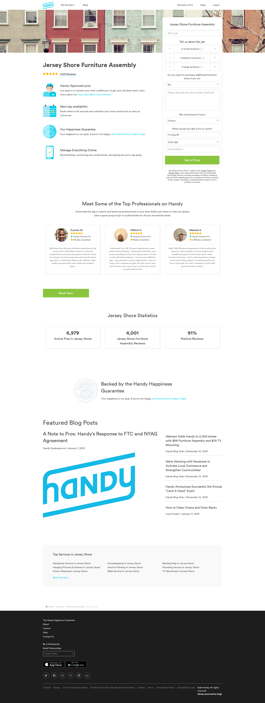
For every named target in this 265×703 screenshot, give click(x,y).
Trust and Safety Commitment (94, 94)
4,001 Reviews (68, 74)
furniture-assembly (75, 606)
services (60, 606)
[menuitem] (68, 5)
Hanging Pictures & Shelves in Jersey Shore (76, 567)
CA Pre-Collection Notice (75, 687)
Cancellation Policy (165, 687)
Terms (151, 687)
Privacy (56, 687)
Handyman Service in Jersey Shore (72, 563)
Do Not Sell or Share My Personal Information (112, 687)
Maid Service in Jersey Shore (123, 571)
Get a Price (192, 160)
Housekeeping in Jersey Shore (124, 563)
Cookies (141, 687)
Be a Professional (51, 644)
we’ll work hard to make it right (128, 134)
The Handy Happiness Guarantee (59, 620)
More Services (61, 577)
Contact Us (48, 636)
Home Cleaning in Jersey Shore (70, 571)
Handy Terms (206, 170)
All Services (67, 4)
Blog (85, 4)
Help (202, 4)
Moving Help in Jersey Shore (178, 563)
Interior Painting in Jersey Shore (125, 567)
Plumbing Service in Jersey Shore (180, 567)
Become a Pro (185, 4)
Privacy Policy (174, 173)
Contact (47, 687)
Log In (216, 4)
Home (51, 606)
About (46, 624)
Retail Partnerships (52, 648)
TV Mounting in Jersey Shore (178, 571)
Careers (47, 628)
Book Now (66, 293)
